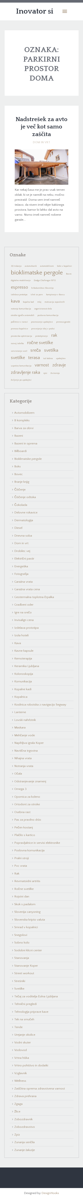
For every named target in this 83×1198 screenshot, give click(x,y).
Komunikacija (23, 681)
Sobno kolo (21, 942)
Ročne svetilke (24, 889)
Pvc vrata (20, 865)
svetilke (18, 357)
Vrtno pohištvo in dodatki (31, 1065)
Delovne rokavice (25, 512)
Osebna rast (22, 812)
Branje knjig (21, 482)
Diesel (18, 528)
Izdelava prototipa (26, 628)
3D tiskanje (16, 266)
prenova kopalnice (19, 329)
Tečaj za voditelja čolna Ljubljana (36, 996)
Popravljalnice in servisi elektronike (37, 843)
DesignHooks (50, 1193)
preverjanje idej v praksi (43, 329)
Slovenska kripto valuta (29, 919)
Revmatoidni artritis (27, 881)
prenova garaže (63, 322)
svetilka (51, 350)
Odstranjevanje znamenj (30, 781)
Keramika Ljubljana (26, 666)
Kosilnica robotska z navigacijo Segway (40, 704)
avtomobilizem (47, 266)
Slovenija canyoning (27, 912)
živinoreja (55, 373)
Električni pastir (24, 558)
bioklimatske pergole (37, 272)
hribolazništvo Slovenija (42, 288)
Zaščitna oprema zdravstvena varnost (39, 1088)
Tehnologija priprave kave (31, 1011)
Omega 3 (20, 789)
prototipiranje (41, 336)
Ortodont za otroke (27, 804)
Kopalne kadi (22, 689)
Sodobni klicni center (28, 950)
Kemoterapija (23, 658)
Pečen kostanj (23, 827)
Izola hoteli (21, 635)
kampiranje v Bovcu (55, 294)
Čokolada (20, 505)
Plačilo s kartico (24, 835)
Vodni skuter (22, 1042)
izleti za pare (37, 294)
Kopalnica (20, 697)
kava (15, 301)
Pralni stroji (21, 858)
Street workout (24, 973)
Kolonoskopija (23, 674)
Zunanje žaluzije (24, 1150)
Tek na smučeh (24, 1019)
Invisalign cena (24, 620)
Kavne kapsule (23, 650)
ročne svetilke (40, 342)
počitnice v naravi (19, 322)
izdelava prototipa (19, 294)
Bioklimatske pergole (28, 459)
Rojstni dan (21, 896)
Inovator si (34, 11)
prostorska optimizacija (21, 336)
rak (54, 335)
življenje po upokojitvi (21, 380)
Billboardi (20, 451)
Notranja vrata (23, 766)
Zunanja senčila (24, 1142)
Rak (16, 873)
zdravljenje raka (25, 372)
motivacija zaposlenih (55, 302)
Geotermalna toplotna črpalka (34, 597)
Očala (18, 773)
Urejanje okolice (24, 1034)
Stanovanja (21, 958)
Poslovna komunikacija (29, 850)
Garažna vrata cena (27, 589)
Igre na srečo (23, 612)
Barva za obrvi (23, 428)
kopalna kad (28, 302)
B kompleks (22, 420)
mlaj (39, 302)
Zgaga (18, 1104)
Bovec (69, 274)
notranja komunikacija (21, 309)
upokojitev (61, 358)
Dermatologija (23, 520)
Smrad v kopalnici (26, 927)
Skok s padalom (24, 904)
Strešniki (19, 981)
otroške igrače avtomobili (22, 315)
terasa (34, 357)
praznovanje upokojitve (42, 322)
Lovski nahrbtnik (25, 720)
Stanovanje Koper (26, 965)
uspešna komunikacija (21, 366)
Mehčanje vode (24, 735)
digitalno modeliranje (21, 280)
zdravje (59, 365)
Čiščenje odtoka (25, 497)
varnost (42, 365)
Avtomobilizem (24, 412)
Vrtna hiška (21, 1058)
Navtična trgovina (26, 750)
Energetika (21, 566)
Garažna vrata (23, 581)
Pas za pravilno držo (27, 819)
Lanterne (20, 712)
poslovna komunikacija (47, 315)
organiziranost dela (43, 309)
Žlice (17, 1111)
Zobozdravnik (23, 1119)
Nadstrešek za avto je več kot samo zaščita (41, 127)
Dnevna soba (23, 535)
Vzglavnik (20, 1073)
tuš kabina (48, 358)
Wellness (20, 1081)
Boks (17, 466)
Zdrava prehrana (25, 1096)
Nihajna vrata (23, 758)
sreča (35, 350)
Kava (17, 643)
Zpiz (17, 1134)
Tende (18, 1027)
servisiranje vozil (19, 351)
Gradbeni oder (23, 604)
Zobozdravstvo (24, 1127)
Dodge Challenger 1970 (45, 280)
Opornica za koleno (27, 796)
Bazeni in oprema (25, 443)
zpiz (45, 373)
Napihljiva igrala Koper (29, 743)
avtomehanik (31, 266)
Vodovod (20, 1050)
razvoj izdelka (17, 343)
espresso (19, 287)
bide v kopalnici (64, 266)
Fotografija (21, 574)
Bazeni (18, 435)
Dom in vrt (41, 142)
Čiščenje (20, 489)
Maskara (20, 727)
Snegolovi (20, 935)
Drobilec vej (22, 551)
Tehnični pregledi (25, 1004)
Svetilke (19, 988)
